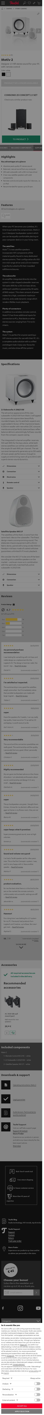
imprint (6, 1373)
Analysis (5, 1384)
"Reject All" (23, 1345)
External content (8, 1400)
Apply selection (22, 1411)
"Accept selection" (19, 1364)
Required (5, 1378)
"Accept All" (10, 1355)
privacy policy (33, 1371)
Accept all (22, 1406)
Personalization (8, 1394)
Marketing (6, 1389)
